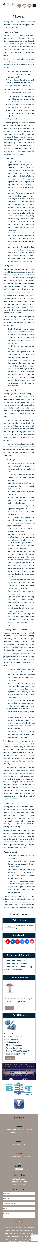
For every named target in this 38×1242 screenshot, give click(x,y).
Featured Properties (19, 1182)
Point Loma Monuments (15, 961)
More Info (9, 1008)
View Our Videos (24, 926)
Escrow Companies (14, 1036)
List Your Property (19, 1179)
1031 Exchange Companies (17, 1054)
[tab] (19, 927)
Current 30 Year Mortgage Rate (18, 1051)
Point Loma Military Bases (16, 964)
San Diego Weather (14, 969)
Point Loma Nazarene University (19, 967)
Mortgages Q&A (12, 1042)
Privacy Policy (19, 1185)
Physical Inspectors (14, 1045)
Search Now (10, 1058)
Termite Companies (14, 1048)
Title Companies (12, 1039)
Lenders (9, 1033)
